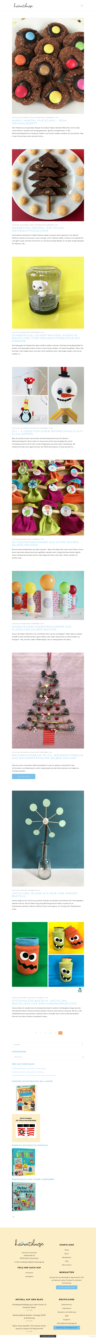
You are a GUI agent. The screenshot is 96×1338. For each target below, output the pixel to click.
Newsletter (66, 1257)
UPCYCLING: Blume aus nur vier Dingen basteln (44, 895)
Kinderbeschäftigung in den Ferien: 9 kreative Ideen (29, 1068)
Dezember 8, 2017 (52, 225)
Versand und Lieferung (66, 1312)
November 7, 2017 (46, 752)
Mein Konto (66, 1265)
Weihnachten (40, 117)
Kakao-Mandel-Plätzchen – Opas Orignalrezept (39, 122)
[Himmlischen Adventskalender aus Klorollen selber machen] (48, 595)
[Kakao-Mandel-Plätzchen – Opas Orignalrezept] (48, 66)
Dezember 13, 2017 (52, 117)
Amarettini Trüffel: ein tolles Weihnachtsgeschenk (38, 229)
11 (55, 1033)
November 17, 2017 (46, 428)
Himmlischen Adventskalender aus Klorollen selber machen (42, 628)
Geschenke (24, 117)
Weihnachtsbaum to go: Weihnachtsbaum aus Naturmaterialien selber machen (47, 757)
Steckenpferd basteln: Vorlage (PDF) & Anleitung (28, 1072)
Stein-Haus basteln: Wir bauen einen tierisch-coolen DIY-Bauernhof (34, 1075)
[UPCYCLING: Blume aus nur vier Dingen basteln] (48, 839)
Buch (67, 1254)
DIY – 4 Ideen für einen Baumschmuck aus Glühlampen (47, 433)
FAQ (66, 1261)
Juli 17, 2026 (29, 1310)
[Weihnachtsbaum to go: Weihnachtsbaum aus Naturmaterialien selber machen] (48, 701)
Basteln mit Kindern (19, 997)
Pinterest (29, 1273)
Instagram (29, 1276)
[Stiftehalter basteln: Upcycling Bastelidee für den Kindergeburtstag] (48, 958)
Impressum (66, 1308)
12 (60, 1033)
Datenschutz (67, 1304)
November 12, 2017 (37, 623)
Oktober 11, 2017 (42, 997)
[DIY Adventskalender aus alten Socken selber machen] (48, 497)
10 (50, 1033)
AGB (66, 1316)
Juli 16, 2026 (29, 1321)
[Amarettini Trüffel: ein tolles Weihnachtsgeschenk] (48, 185)
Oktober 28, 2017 (34, 890)
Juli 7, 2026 (29, 1331)
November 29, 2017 (37, 332)
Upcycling (16, 117)
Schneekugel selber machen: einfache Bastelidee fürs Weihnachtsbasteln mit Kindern (46, 338)
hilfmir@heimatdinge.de (67, 1323)
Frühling (23, 890)
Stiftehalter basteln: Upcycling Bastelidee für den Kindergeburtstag (44, 1002)
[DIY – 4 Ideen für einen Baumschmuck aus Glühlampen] (48, 395)
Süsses (31, 117)
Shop (67, 1250)
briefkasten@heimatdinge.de (32, 1262)
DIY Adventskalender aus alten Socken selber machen (45, 544)
